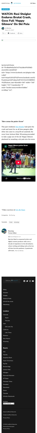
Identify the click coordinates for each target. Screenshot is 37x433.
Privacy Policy (6, 418)
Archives (5, 401)
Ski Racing (5, 9)
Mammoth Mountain (8, 375)
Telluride (7, 320)
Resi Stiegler (19, 127)
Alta (4, 352)
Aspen (7, 318)
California (5, 329)
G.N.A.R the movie (8, 301)
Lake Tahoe (8, 332)
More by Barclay (19, 250)
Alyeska (5, 355)
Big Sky (5, 363)
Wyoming (5, 341)
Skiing (4, 289)
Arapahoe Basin (7, 357)
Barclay (9, 28)
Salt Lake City (9, 326)
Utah (4, 323)
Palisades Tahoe (7, 381)
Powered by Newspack (8, 426)
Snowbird (5, 384)
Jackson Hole (6, 369)
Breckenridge (6, 366)
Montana (5, 335)
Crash (10, 222)
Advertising (6, 304)
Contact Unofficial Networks (10, 415)
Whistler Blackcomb (8, 396)
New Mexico (6, 338)
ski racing (16, 222)
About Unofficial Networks (9, 412)
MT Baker (6, 378)
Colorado (5, 315)
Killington (5, 372)
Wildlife (5, 295)
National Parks (7, 298)
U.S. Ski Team (20, 210)
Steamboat (6, 387)
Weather (5, 292)
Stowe (5, 390)
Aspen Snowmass (8, 360)
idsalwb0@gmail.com (15, 236)
